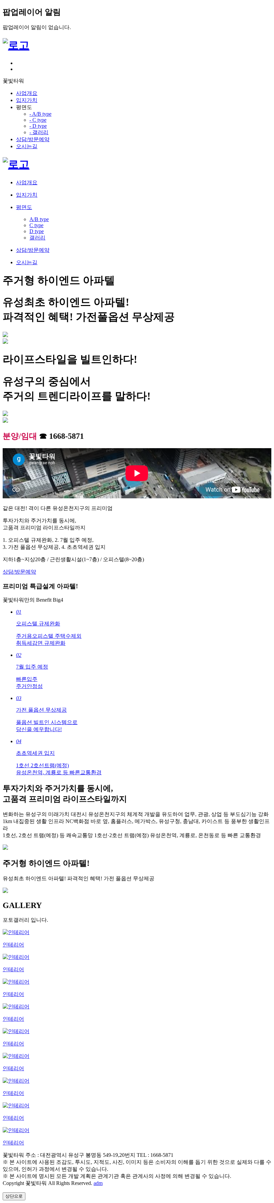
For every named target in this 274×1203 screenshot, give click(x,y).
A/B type (39, 219)
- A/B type (40, 114)
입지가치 (26, 100)
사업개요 (26, 93)
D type (36, 231)
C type (36, 225)
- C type (37, 120)
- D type (38, 126)
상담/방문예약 (32, 139)
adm (98, 1183)
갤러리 (37, 237)
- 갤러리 (38, 132)
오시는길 (26, 146)
